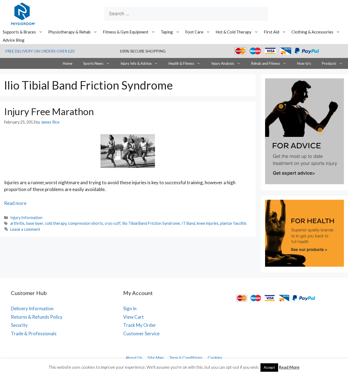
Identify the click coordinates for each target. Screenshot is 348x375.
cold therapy (55, 223)
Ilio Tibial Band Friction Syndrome (151, 223)
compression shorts (85, 223)
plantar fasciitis (233, 223)
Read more (15, 203)
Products (329, 63)
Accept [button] (269, 367)
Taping (167, 31)
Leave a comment (25, 229)
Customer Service (141, 333)
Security (19, 325)
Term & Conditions (185, 357)
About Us (134, 357)
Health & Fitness (181, 63)
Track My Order (139, 325)
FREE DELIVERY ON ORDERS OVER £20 (39, 51)
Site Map (156, 357)
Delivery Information (32, 308)
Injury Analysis (222, 63)
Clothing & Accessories (312, 31)
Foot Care (194, 31)
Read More (289, 367)
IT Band (188, 223)
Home (67, 63)
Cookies (215, 357)
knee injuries (208, 223)
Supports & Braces (19, 31)
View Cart (133, 317)
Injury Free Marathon (49, 111)
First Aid (271, 31)
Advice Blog (13, 40)
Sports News (93, 63)
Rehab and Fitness (265, 63)
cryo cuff (112, 223)
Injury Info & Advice (135, 63)
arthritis (17, 223)
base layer (34, 223)
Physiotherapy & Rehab (69, 31)
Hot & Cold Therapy (233, 31)
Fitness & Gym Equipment (125, 31)
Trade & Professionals (34, 333)
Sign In (129, 308)
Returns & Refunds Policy (37, 317)
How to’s (304, 63)
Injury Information (26, 217)
